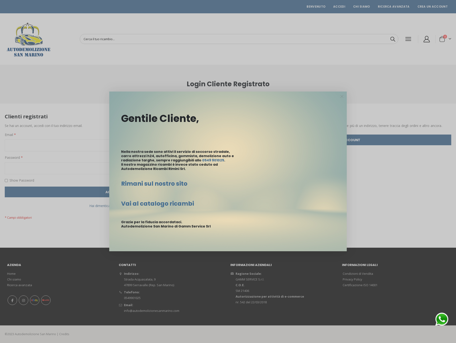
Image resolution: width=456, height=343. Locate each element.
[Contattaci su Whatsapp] (442, 319)
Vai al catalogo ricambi (157, 203)
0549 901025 (213, 160)
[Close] (342, 96)
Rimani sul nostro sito (154, 183)
